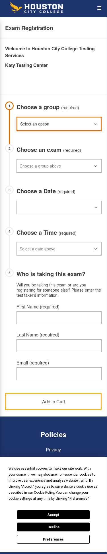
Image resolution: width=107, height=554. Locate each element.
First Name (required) (38, 306)
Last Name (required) (38, 334)
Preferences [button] (78, 499)
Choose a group (48, 107)
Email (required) (33, 362)
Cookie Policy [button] (44, 493)
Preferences (53, 539)
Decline (53, 527)
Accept (53, 515)
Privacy (53, 449)
